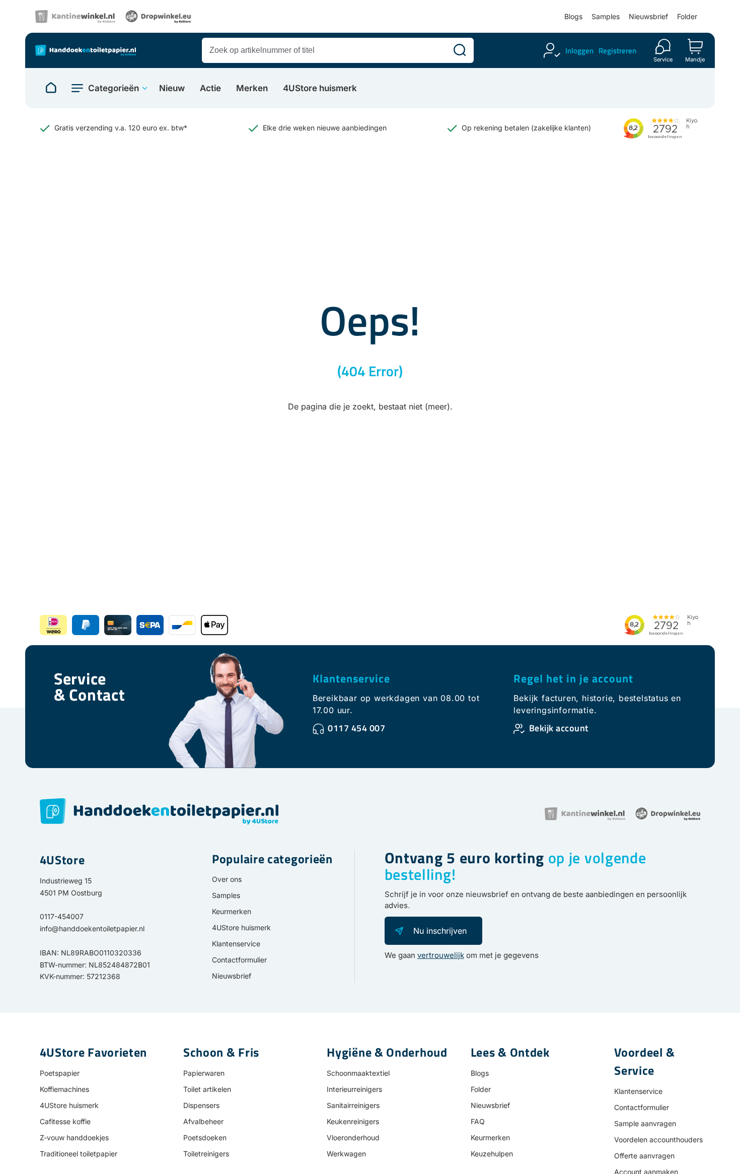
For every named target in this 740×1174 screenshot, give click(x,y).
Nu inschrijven (440, 931)
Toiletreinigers (206, 1153)
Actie (210, 88)
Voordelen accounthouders (658, 1139)
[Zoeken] (460, 50)
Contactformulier (239, 959)
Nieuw (172, 88)
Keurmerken (231, 911)
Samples (605, 16)
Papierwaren (204, 1073)
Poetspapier (60, 1073)
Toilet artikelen (207, 1089)
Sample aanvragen (645, 1123)
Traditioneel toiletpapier (78, 1153)
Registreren (617, 50)
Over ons (227, 879)
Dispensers (201, 1105)
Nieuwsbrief (648, 16)
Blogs (573, 16)
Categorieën (113, 88)
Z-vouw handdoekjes (74, 1137)
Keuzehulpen (492, 1153)
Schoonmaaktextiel (358, 1073)
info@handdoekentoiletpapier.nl (92, 928)
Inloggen (579, 50)
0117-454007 (62, 916)
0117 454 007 (356, 728)
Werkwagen (346, 1153)
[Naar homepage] (50, 88)
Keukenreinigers (353, 1121)
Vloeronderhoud (353, 1137)
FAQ (478, 1121)
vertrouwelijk (440, 955)
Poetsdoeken (205, 1137)
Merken (252, 88)
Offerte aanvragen (644, 1155)
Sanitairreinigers (353, 1105)
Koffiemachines (64, 1089)
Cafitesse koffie (65, 1121)
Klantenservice (351, 678)
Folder (687, 16)
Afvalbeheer (203, 1121)
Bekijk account (558, 728)
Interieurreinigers (354, 1089)
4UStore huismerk (320, 88)
